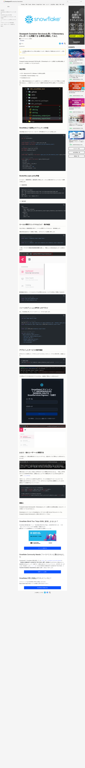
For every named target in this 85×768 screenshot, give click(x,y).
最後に (2, 26)
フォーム (33, 566)
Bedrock (33, 4)
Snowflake (22, 40)
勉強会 (57, 4)
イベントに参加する (42, 548)
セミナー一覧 (77, 148)
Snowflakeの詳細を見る (42, 587)
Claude (29, 4)
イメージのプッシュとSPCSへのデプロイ (8, 20)
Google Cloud (39, 4)
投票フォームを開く (42, 571)
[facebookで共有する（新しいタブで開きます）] (62, 43)
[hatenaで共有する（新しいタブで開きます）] (60, 43)
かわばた (43, 560)
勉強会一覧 (76, 156)
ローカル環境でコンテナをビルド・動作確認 (8, 17)
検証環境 (2, 10)
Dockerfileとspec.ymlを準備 (6, 15)
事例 (60, 4)
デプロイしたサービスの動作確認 (7, 22)
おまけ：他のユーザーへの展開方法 (8, 24)
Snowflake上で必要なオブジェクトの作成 (8, 12)
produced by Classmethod (17, 1)
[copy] (64, 135)
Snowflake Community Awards (54, 560)
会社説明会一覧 (76, 152)
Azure (44, 4)
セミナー (48, 4)
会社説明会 (53, 4)
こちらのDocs (26, 475)
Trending (23, 4)
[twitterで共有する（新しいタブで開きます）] (65, 43)
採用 (63, 4)
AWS (26, 4)
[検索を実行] (67, 1)
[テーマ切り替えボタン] (81, 1)
